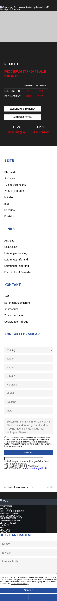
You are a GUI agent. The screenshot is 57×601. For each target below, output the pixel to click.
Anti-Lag (9, 240)
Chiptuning (10, 246)
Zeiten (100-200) (14, 191)
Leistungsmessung (15, 253)
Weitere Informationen (22, 109)
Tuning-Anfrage (13, 315)
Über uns (9, 210)
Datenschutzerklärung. (13, 446)
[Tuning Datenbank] (35, 597)
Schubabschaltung (11, 518)
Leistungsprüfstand (16, 259)
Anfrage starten (22, 117)
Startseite (10, 172)
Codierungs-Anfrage (16, 321)
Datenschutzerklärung (17, 302)
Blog (7, 203)
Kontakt (9, 216)
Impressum (11, 309)
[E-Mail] (21, 597)
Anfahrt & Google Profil (35, 468)
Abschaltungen (9, 513)
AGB (7, 296)
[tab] (11, 64)
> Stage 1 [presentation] (11, 64)
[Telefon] (7, 597)
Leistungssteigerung (16, 265)
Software (9, 178)
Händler (9, 197)
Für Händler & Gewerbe (17, 272)
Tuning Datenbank (15, 184)
